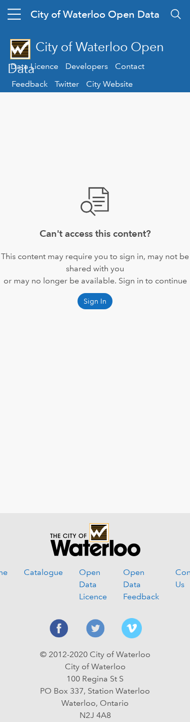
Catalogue (43, 572)
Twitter (67, 84)
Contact (129, 66)
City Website (109, 84)
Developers (86, 66)
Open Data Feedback (141, 584)
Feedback (30, 84)
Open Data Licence (93, 584)
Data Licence (34, 66)
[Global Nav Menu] (14, 14)
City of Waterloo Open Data (95, 14)
